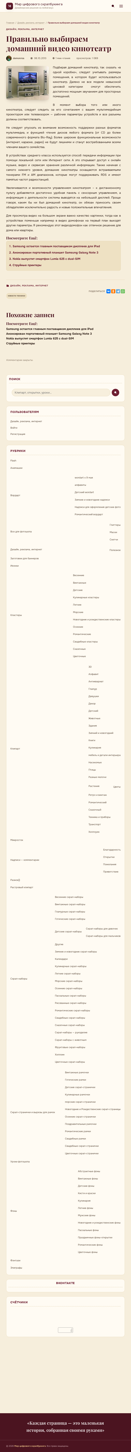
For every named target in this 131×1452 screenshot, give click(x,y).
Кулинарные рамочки (77, 1094)
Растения (94, 786)
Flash (13, 460)
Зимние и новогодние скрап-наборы (76, 951)
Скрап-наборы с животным (70, 1039)
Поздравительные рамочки (80, 1123)
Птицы (92, 769)
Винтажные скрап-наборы (70, 904)
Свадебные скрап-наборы (70, 1017)
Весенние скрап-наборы (69, 897)
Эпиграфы (16, 1267)
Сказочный (95, 809)
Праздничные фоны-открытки (95, 1237)
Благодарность (112, 849)
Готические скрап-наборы (70, 918)
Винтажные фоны (88, 1178)
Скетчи (114, 539)
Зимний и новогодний (101, 733)
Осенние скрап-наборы (68, 988)
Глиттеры (115, 524)
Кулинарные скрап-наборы (70, 966)
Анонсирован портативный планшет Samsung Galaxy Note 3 (55, 252)
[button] (27, 83)
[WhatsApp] (123, 291)
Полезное (115, 550)
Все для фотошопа (21, 531)
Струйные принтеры (27, 265)
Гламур (93, 688)
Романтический (97, 802)
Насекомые (95, 762)
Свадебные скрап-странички (82, 1145)
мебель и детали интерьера (105, 755)
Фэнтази (15, 1260)
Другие (59, 944)
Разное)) (15, 880)
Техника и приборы (100, 817)
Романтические (82, 634)
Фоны (13, 1210)
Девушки (94, 696)
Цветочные (79, 656)
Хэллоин (59, 1054)
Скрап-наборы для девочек (102, 928)
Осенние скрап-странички (80, 1116)
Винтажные (79, 582)
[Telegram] (118, 291)
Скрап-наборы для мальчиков (103, 935)
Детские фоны (86, 1185)
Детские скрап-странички (80, 1087)
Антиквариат (96, 681)
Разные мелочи (97, 777)
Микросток (16, 840)
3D (90, 666)
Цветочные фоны (88, 1252)
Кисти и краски (87, 1193)
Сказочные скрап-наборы (70, 1025)
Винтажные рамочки (77, 1072)
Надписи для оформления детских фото (98, 507)
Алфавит (94, 674)
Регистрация (17, 434)
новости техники (16, 295)
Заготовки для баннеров (24, 558)
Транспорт (95, 824)
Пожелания (109, 864)
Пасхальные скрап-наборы (70, 995)
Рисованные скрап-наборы (70, 1003)
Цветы (117, 786)
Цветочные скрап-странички (81, 1153)
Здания (93, 725)
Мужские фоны (86, 1215)
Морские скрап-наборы (68, 981)
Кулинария (95, 747)
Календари (61, 958)
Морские (78, 612)
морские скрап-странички (80, 1101)
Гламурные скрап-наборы (70, 911)
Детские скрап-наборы (68, 931)
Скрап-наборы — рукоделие (71, 1032)
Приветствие (110, 871)
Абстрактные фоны (89, 1171)
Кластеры (16, 615)
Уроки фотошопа (20, 1161)
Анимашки (16, 467)
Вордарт (15, 495)
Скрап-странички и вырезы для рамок (32, 1112)
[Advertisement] (65, 1377)
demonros (18, 58)
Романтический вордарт (89, 514)
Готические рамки (75, 1079)
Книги (92, 740)
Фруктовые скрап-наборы (70, 1047)
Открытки (108, 857)
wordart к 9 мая (84, 477)
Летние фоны (85, 1208)
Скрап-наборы (18, 978)
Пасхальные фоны (88, 1230)
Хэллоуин (94, 831)
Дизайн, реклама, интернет (25, 29)
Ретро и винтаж (98, 794)
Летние (77, 604)
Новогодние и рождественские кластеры (97, 619)
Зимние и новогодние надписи (92, 499)
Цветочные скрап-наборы (70, 1061)
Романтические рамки (78, 1131)
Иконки (14, 565)
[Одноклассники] (113, 291)
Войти (13, 427)
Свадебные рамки (75, 1138)
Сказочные (79, 648)
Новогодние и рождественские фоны (99, 1222)
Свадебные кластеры (85, 641)
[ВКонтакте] (108, 291)
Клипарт (15, 748)
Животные (94, 718)
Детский (93, 710)
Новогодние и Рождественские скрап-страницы (93, 1109)
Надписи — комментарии (24, 859)
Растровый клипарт (21, 887)
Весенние (78, 575)
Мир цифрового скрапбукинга (39, 4)
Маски (113, 532)
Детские (78, 590)
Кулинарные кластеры (86, 597)
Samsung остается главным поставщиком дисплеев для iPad (56, 246)
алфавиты (80, 484)
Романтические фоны (90, 1244)
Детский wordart (84, 492)
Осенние (78, 626)
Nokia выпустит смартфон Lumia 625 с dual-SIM (46, 259)
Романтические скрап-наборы (72, 1010)
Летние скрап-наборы (68, 973)
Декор (92, 703)
